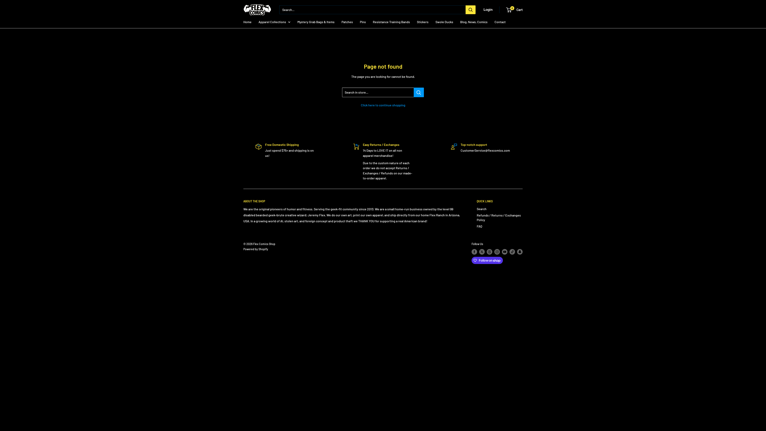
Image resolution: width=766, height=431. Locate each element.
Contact (500, 22)
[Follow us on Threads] (489, 252)
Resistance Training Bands (391, 22)
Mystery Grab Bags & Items (316, 22)
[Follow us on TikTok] (512, 252)
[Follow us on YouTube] (504, 252)
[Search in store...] (419, 92)
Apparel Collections (272, 22)
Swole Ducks (444, 22)
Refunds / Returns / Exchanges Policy (499, 217)
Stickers (422, 22)
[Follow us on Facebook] (474, 252)
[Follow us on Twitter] (482, 252)
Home (247, 22)
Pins (363, 22)
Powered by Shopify (255, 249)
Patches (347, 22)
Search (482, 209)
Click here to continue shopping (383, 105)
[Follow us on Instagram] (497, 252)
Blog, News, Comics (474, 22)
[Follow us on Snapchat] (520, 252)
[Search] (471, 9)
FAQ (479, 226)
